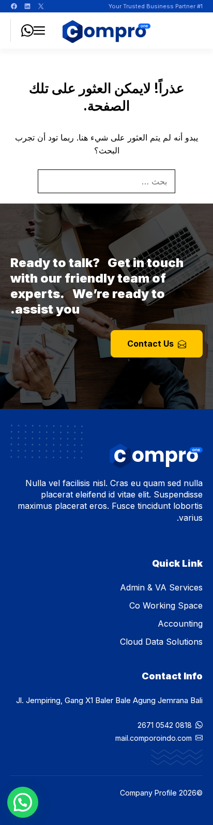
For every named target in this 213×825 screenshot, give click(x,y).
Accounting (180, 623)
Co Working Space (166, 605)
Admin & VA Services (161, 587)
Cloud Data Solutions (161, 641)
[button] (22, 802)
